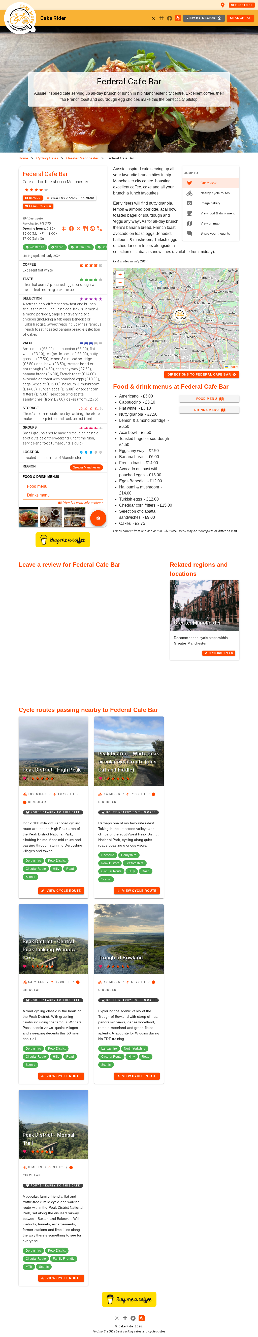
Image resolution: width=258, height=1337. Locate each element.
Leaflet (233, 366)
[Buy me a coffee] (63, 546)
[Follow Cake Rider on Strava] (178, 18)
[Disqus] (91, 634)
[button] (179, 314)
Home (23, 158)
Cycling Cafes (47, 158)
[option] (210, 183)
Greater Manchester (82, 158)
